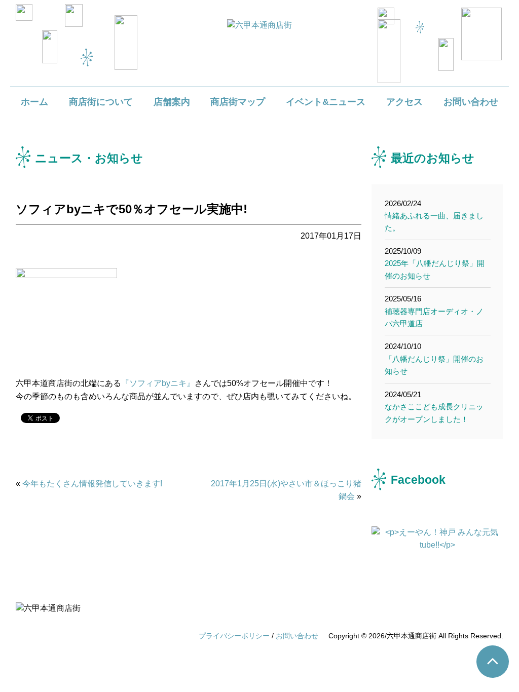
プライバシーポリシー (234, 636)
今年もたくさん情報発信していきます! (92, 483)
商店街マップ (237, 102)
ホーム (34, 102)
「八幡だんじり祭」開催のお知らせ (434, 358)
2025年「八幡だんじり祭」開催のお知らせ (435, 263)
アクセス (404, 102)
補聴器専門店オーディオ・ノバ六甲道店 (434, 311)
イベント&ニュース (325, 102)
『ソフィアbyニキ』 (158, 383)
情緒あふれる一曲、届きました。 (434, 216)
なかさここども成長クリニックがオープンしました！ (434, 407)
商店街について (101, 102)
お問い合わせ (470, 102)
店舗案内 (172, 102)
